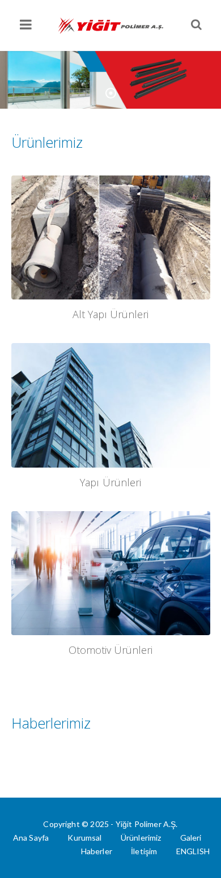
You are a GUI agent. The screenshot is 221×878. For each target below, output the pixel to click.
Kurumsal (84, 837)
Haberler (96, 851)
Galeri (191, 837)
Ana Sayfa (31, 837)
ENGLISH (193, 851)
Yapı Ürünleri (110, 482)
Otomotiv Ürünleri (110, 650)
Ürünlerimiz (141, 837)
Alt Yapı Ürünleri (110, 314)
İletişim (144, 851)
